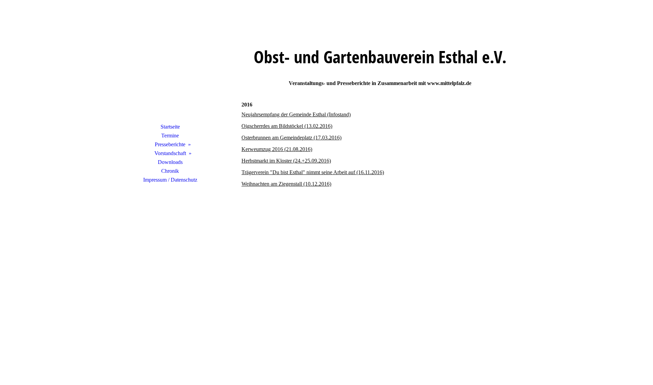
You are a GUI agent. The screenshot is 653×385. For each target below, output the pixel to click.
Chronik (170, 171)
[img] (170, 69)
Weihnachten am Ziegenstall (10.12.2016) (286, 184)
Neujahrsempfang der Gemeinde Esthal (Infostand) (296, 114)
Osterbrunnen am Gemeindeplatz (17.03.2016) (291, 137)
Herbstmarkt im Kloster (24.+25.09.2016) (286, 161)
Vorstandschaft (170, 153)
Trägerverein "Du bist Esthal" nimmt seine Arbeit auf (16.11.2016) (312, 172)
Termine (170, 135)
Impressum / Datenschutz (170, 180)
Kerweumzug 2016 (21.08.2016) (276, 149)
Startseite (170, 127)
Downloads (170, 162)
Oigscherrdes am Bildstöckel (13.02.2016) (286, 126)
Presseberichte (170, 144)
